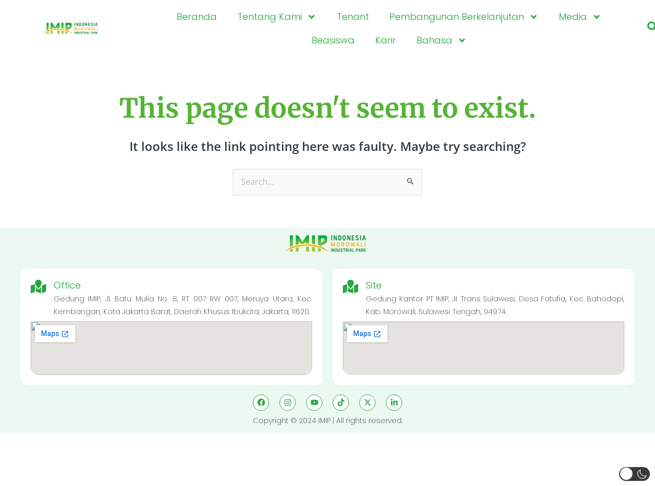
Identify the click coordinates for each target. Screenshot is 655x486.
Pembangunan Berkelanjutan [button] (456, 16)
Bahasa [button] (434, 40)
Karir (385, 40)
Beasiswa (333, 40)
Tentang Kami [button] (269, 16)
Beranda (197, 16)
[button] (634, 474)
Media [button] (573, 16)
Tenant (353, 16)
